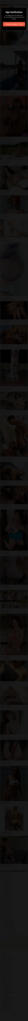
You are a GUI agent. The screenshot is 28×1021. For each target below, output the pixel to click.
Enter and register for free (14, 24)
